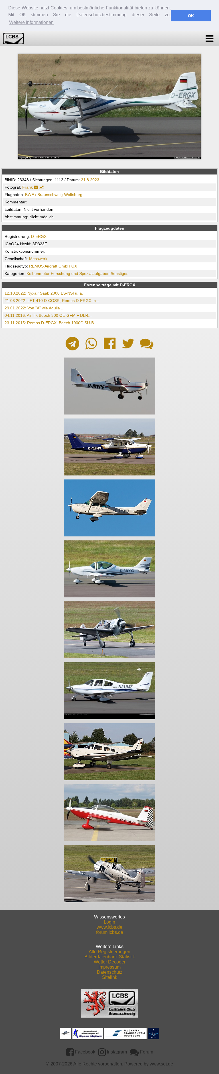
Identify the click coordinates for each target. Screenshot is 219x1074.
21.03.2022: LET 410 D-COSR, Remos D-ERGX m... (52, 300)
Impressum (109, 967)
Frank (27, 187)
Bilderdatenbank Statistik (109, 956)
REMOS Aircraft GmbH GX (53, 266)
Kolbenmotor (38, 273)
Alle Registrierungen (109, 951)
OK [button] (191, 15)
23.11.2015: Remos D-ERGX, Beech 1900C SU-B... (51, 322)
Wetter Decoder (109, 961)
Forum (146, 1052)
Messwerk (38, 258)
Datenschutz (109, 972)
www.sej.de (161, 1063)
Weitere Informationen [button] (31, 22)
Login (109, 922)
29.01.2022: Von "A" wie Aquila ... (34, 308)
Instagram (116, 1052)
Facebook (84, 1052)
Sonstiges (119, 273)
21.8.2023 (90, 179)
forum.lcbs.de (109, 932)
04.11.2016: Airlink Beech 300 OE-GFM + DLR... (48, 315)
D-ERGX (38, 236)
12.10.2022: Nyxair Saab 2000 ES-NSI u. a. (44, 293)
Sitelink (109, 977)
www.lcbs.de (109, 927)
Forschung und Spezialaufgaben (80, 273)
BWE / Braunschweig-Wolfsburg (53, 194)
